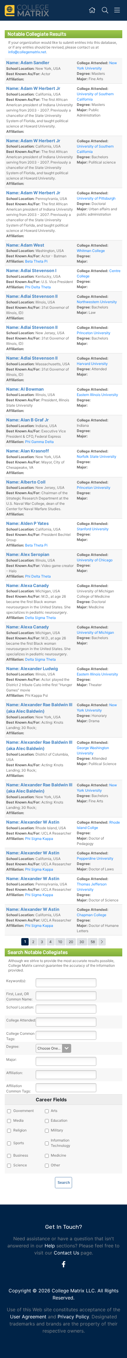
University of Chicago (95, 560)
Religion (20, 1130)
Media (18, 1120)
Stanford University (93, 529)
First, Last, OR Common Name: (19, 996)
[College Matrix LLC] (27, 10)
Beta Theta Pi (36, 261)
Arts (54, 1110)
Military (57, 1130)
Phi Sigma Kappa (39, 838)
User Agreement (28, 1317)
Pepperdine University (95, 858)
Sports (18, 1143)
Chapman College (91, 915)
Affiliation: (14, 1073)
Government (23, 1110)
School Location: (20, 1007)
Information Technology (60, 1143)
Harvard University (92, 363)
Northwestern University (97, 302)
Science (20, 1165)
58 (93, 942)
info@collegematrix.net (27, 52)
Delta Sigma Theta (40, 617)
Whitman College (91, 250)
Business (20, 1155)
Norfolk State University (96, 456)
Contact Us (66, 1253)
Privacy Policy (73, 1317)
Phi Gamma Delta (39, 441)
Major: (11, 1059)
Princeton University (93, 333)
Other (55, 1165)
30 (81, 942)
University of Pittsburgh (96, 198)
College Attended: (21, 1020)
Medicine (58, 1155)
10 (60, 942)
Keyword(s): (16, 981)
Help (50, 1246)
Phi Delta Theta (38, 287)
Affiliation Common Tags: (18, 1088)
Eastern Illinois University (97, 394)
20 (71, 942)
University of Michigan (95, 632)
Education (59, 1120)
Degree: (12, 1046)
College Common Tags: (20, 1036)
